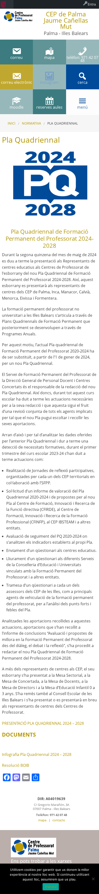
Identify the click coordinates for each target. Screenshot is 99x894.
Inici (11, 123)
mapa (42, 820)
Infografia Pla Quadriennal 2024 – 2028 (36, 754)
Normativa (31, 123)
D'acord (51, 887)
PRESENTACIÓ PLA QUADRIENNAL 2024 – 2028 (43, 723)
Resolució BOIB (15, 765)
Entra (92, 4)
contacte (58, 820)
